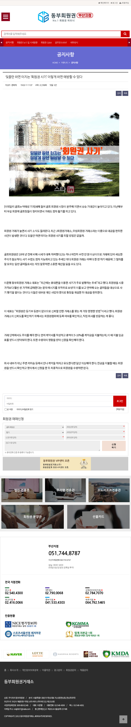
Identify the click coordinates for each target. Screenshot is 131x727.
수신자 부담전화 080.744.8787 (59, 560)
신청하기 (114, 446)
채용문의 (84, 670)
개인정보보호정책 (30, 670)
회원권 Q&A (46, 42)
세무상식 (74, 42)
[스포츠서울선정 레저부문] (35, 635)
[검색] (125, 34)
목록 (125, 93)
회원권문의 (71, 670)
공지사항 (9, 42)
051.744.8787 (64, 553)
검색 (118, 93)
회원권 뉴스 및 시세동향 (27, 42)
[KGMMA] (96, 626)
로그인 (115, 2)
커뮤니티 (64, 63)
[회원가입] (120, 409)
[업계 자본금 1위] (96, 635)
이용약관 (46, 670)
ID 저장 (10, 409)
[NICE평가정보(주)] (35, 626)
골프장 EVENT (61, 42)
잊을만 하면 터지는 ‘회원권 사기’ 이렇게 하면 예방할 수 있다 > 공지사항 (65, 17)
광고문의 (58, 670)
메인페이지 (104, 2)
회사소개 (14, 670)
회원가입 (125, 2)
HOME (55, 63)
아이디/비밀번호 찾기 (25, 409)
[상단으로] (123, 719)
